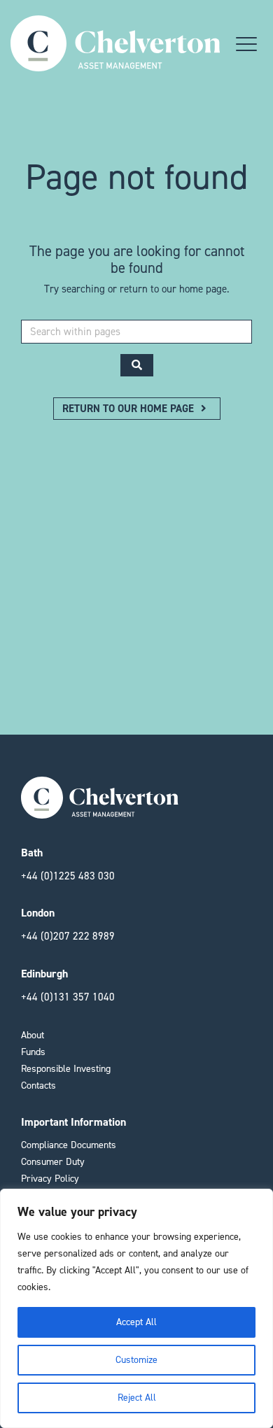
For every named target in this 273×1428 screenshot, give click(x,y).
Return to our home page (129, 409)
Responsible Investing (66, 1068)
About (32, 1035)
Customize (136, 1359)
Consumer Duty (53, 1161)
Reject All (137, 1397)
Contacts (38, 1085)
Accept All (136, 1322)
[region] (136, 1308)
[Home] (115, 64)
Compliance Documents (68, 1145)
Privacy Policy (50, 1178)
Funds (33, 1052)
